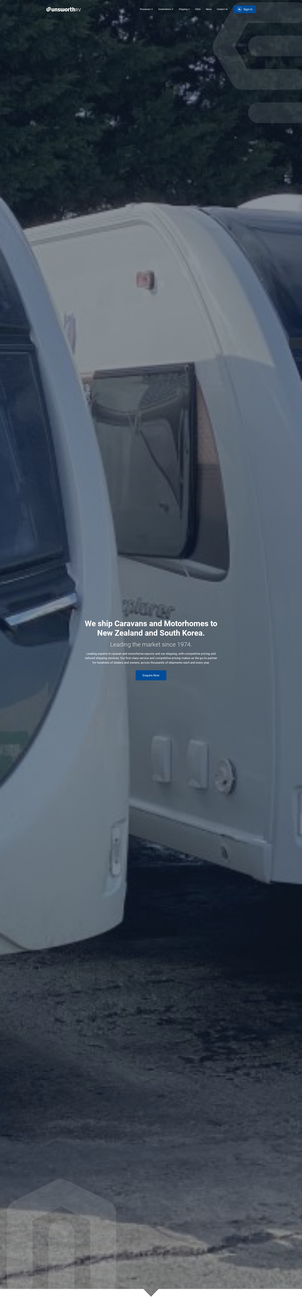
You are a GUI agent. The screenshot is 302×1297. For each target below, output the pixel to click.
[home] (63, 9)
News (209, 9)
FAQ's (198, 9)
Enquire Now (151, 675)
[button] (145, 9)
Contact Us (222, 9)
